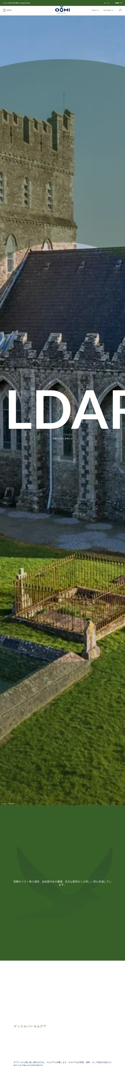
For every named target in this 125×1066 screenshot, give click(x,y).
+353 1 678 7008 (13, 3)
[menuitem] (117, 3)
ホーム (3, 804)
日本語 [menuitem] (117, 3)
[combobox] (106, 3)
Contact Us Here (25, 3)
